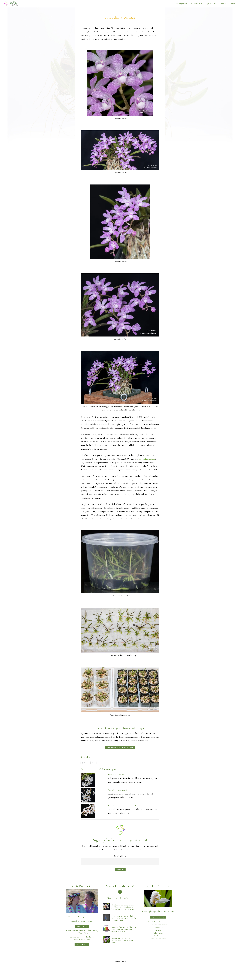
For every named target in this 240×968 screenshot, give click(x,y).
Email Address (120, 856)
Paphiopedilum (158, 933)
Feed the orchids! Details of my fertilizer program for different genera (122, 940)
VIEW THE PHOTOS (158, 917)
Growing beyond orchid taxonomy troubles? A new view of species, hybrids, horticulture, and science (123, 907)
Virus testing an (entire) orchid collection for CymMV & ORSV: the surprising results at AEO (123, 918)
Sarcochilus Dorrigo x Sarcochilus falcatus (124, 806)
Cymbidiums (158, 927)
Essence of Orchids (12, 3)
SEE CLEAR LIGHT (82, 944)
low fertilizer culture (146, 459)
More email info (138, 850)
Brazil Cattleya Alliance (158, 936)
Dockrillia (158, 930)
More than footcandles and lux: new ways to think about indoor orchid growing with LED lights (123, 929)
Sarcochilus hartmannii (117, 790)
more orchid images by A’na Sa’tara (120, 747)
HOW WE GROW (82, 926)
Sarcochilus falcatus (116, 774)
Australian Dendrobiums (158, 925)
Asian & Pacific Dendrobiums (158, 922)
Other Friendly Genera (158, 939)
